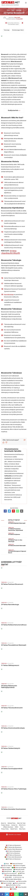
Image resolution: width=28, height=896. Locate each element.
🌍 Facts (6, 863)
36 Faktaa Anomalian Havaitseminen (13, 809)
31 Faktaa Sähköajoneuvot (10, 665)
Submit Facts (13, 829)
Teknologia (18, 10)
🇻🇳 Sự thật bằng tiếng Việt (7, 887)
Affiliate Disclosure (8, 827)
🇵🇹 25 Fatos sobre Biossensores (13, 857)
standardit (7, 478)
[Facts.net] (10, 2)
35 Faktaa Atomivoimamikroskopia (13, 728)
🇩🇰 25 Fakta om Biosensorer (13, 845)
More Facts (22, 829)
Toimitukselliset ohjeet (13, 24)
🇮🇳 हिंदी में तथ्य (21, 873)
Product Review (5, 825)
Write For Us (22, 825)
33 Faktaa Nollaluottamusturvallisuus (14, 625)
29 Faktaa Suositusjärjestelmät (11, 768)
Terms (21, 827)
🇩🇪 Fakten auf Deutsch (16, 863)
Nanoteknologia (9, 294)
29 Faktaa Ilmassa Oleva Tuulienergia (13, 789)
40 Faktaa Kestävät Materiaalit (17, 545)
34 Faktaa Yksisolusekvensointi (12, 708)
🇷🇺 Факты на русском (19, 883)
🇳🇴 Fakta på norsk (7, 871)
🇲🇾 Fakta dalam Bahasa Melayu (13, 879)
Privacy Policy (5, 829)
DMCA (16, 827)
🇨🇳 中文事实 (13, 889)
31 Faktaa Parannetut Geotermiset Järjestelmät (15, 529)
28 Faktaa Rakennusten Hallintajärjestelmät (9, 686)
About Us (3, 823)
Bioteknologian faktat (18, 30)
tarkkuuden (7, 476)
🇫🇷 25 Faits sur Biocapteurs (13, 851)
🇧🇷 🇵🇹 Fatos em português (19, 867)
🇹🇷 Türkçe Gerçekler (21, 887)
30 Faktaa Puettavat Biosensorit (12, 584)
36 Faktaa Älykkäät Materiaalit (16, 523)
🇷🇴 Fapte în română (6, 883)
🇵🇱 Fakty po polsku (21, 881)
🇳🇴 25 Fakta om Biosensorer (13, 855)
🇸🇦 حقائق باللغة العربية (18, 871)
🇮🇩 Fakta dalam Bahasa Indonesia (13, 875)
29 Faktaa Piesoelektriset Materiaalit (13, 645)
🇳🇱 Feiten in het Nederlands (7, 881)
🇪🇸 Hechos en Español (19, 865)
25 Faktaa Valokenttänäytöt (10, 748)
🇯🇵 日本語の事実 (7, 877)
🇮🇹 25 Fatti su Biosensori (13, 853)
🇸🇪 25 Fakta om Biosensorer (13, 859)
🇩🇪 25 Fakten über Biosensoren (13, 847)
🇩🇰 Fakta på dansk (7, 869)
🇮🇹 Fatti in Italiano (5, 867)
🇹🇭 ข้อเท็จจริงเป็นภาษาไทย (13, 885)
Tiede (12, 10)
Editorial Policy (11, 823)
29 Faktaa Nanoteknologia (10, 604)
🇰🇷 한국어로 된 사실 (18, 877)
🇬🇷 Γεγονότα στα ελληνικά (9, 873)
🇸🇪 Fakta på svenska (18, 869)
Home (8, 10)
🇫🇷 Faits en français (6, 865)
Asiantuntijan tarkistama (13, 22)
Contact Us (14, 825)
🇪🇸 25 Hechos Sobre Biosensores (13, 849)
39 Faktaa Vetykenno (14, 534)
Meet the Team (21, 823)
